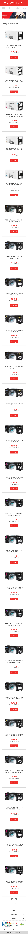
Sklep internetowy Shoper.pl (9, 929)
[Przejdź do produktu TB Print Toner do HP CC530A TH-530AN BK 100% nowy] (14, 650)
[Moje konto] (17, 8)
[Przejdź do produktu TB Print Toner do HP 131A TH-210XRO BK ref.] (14, 320)
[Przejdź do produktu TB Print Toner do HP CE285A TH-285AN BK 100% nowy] (14, 834)
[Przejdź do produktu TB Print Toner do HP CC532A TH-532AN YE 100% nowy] (14, 687)
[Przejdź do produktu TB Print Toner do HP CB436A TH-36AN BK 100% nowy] (14, 613)
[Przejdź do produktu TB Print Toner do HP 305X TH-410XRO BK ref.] (14, 430)
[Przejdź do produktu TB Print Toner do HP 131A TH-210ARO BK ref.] (14, 283)
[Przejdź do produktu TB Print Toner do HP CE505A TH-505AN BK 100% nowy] (14, 870)
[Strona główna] (14, 3)
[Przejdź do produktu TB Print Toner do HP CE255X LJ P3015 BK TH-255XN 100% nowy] (14, 760)
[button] (3, 8)
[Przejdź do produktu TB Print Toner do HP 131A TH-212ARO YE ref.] (14, 393)
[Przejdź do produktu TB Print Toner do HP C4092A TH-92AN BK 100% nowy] (14, 466)
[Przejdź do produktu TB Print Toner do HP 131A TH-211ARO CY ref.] (14, 356)
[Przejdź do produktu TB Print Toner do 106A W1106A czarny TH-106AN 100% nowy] (14, 36)
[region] (14, 15)
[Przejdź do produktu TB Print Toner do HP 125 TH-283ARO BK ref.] (14, 246)
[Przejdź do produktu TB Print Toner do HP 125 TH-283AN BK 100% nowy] (14, 209)
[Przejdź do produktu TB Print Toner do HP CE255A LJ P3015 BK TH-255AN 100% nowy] (14, 724)
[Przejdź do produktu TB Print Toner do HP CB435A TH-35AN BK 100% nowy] (14, 577)
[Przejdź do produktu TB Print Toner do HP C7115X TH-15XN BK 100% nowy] (14, 540)
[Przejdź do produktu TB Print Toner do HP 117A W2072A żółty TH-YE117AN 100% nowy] (14, 139)
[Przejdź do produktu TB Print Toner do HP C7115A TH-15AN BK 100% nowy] (14, 503)
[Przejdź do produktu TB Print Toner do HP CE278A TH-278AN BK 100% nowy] (14, 797)
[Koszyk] (24, 8)
